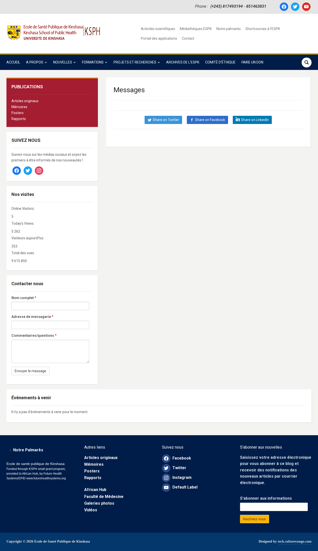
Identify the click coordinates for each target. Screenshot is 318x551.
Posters (17, 113)
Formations (93, 62)
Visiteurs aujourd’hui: (28, 238)
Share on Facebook (210, 120)
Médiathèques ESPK (196, 29)
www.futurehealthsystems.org (46, 478)
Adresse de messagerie (32, 317)
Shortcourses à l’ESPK (262, 29)
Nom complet (23, 298)
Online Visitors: (23, 209)
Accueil (13, 62)
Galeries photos (99, 503)
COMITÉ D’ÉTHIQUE (220, 62)
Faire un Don (252, 62)
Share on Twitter (166, 120)
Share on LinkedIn (255, 120)
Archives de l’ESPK (182, 62)
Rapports (18, 119)
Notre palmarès (228, 29)
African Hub (95, 489)
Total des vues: (23, 253)
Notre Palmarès (28, 450)
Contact (188, 38)
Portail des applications (159, 38)
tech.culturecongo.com (295, 541)
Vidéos (90, 510)
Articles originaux (25, 101)
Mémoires (19, 107)
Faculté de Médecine (103, 496)
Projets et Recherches (135, 62)
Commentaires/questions (34, 335)
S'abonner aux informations (266, 498)
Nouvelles (62, 62)
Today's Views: (23, 223)
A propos (34, 62)
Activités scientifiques (158, 29)
